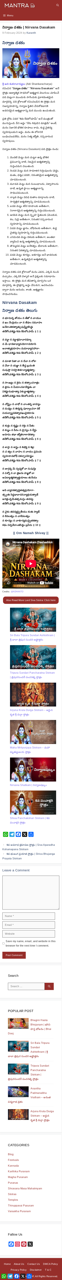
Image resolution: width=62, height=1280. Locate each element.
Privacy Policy (19, 1269)
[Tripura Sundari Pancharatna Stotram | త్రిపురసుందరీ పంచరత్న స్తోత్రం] (33, 658)
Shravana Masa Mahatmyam (25, 1188)
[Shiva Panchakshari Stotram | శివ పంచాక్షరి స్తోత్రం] (33, 803)
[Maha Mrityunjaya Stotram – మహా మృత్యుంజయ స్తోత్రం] (33, 732)
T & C (48, 1269)
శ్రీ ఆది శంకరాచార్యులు (13, 84)
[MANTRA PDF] (19, 5)
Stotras (12, 1194)
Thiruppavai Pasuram (21, 1205)
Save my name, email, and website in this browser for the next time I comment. (30, 943)
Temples (13, 1200)
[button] (57, 5)
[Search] (49, 986)
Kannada (13, 1165)
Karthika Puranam (19, 1171)
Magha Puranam (18, 1177)
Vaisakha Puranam (19, 1211)
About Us (19, 1264)
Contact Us (33, 1264)
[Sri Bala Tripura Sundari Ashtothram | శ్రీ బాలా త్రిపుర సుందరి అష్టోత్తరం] (33, 620)
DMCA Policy (50, 1264)
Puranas (13, 1182)
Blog (11, 1154)
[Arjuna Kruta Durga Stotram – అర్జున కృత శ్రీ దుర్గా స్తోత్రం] (33, 695)
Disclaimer (36, 1269)
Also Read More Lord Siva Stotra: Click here (31, 600)
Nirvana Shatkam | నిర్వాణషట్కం (28, 785)
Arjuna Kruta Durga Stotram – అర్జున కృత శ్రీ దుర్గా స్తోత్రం (42, 1115)
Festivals (13, 1160)
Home (7, 1264)
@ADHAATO (17, 591)
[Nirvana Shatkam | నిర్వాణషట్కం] (33, 770)
